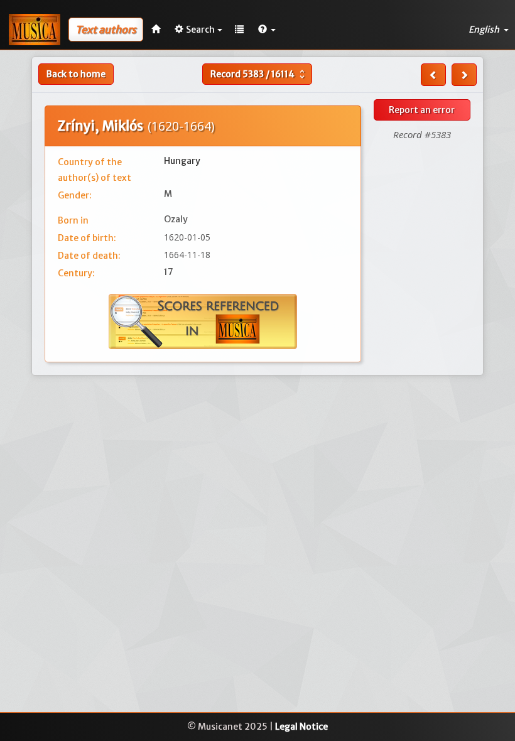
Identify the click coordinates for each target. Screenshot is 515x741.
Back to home (76, 74)
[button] (267, 29)
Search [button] (200, 29)
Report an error (422, 110)
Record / (259, 74)
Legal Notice (301, 726)
